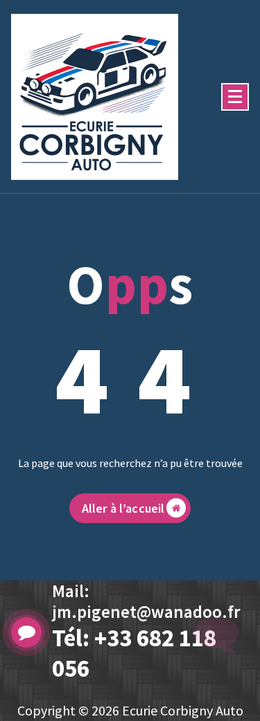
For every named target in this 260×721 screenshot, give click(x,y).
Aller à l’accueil (123, 508)
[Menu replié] (235, 97)
